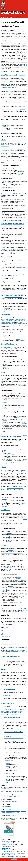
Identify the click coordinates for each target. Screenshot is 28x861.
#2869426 (10, 182)
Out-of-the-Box (5, 510)
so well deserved (5, 841)
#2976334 (4, 399)
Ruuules (3, 669)
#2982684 (23, 266)
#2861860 (8, 453)
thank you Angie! (5, 842)
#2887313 (22, 211)
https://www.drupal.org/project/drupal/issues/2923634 (12, 714)
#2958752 (11, 586)
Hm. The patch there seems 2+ (12, 656)
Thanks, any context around (11, 717)
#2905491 (4, 502)
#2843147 (3, 196)
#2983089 (22, 267)
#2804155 (4, 364)
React (5, 96)
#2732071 (19, 577)
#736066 (4, 126)
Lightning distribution (6, 382)
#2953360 (4, 506)
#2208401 (23, 503)
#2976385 (23, 583)
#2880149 (23, 608)
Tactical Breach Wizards (6, 806)
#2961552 (18, 339)
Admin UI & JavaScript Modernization (12, 75)
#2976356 (4, 402)
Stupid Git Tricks (8, 17)
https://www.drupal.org (8, 703)
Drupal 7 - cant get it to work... (8, 851)
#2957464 (9, 533)
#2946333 (24, 425)
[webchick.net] (3, 8)
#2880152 (24, 610)
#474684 (8, 769)
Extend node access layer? (8, 644)
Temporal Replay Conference (7, 796)
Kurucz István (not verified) (13, 647)
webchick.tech (19, 791)
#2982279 (4, 463)
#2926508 (21, 171)
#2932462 (4, 420)
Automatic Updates (6, 223)
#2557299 (21, 460)
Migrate (3, 467)
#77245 (8, 129)
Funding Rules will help (10, 689)
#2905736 (4, 499)
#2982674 (20, 260)
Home (2, 15)
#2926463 (18, 215)
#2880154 (21, 611)
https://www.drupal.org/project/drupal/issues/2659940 (12, 709)
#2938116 (9, 457)
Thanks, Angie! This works (8, 854)
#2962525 (4, 450)
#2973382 (24, 423)
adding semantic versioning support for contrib (12, 249)
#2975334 (4, 589)
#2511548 (8, 776)
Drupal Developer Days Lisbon (10, 87)
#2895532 (20, 174)
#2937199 (9, 428)
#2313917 (15, 275)
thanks (3, 846)
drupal (2, 631)
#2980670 (10, 310)
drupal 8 (2, 633)
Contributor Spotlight (9, 15)
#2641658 (11, 278)
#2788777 (7, 308)
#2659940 (8, 763)
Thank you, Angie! (6, 848)
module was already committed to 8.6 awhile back (11, 553)
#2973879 (23, 109)
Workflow (4, 545)
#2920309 (22, 340)
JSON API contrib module (18, 193)
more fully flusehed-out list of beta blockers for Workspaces (14, 567)
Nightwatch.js (9, 91)
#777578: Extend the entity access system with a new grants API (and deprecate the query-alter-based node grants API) (14, 652)
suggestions (11, 815)
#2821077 (11, 187)
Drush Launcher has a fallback (8, 853)
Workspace (10, 550)
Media (3, 431)
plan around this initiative (9, 347)
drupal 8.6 (3, 634)
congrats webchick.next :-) (8, 844)
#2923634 (8, 780)
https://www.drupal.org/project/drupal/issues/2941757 (12, 711)
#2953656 (4, 408)
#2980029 (8, 538)
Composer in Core (18, 223)
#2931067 (22, 596)
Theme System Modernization (13, 732)
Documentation (5, 314)
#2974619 (25, 111)
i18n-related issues (22, 486)
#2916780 (15, 597)
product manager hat (5, 636)
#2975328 (25, 519)
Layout (3, 372)
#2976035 (24, 580)
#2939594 (7, 536)
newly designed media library (16, 436)
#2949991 (18, 578)
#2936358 (21, 405)
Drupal (2, 818)
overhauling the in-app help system (19, 331)
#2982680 (4, 264)
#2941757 (8, 766)
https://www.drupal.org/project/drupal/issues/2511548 (12, 712)
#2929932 (7, 208)
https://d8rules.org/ (7, 695)
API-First (3, 140)
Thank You (4, 849)
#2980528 (9, 541)
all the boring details (5, 788)
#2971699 (4, 591)
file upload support (8, 157)
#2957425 (17, 395)
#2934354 (16, 602)
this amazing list (13, 801)
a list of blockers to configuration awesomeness (11, 286)
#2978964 (23, 136)
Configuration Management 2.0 (10, 282)
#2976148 (17, 417)
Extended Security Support (9, 344)
